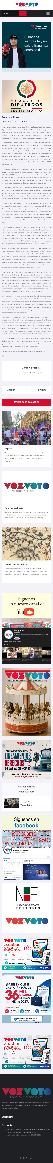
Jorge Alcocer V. (9, 122)
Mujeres (8, 448)
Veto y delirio (26, 805)
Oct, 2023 (23, 122)
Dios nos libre (10, 117)
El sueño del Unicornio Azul (16, 564)
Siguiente (42, 390)
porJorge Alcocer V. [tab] (26, 789)
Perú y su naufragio (13, 508)
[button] (47, 13)
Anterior (11, 390)
